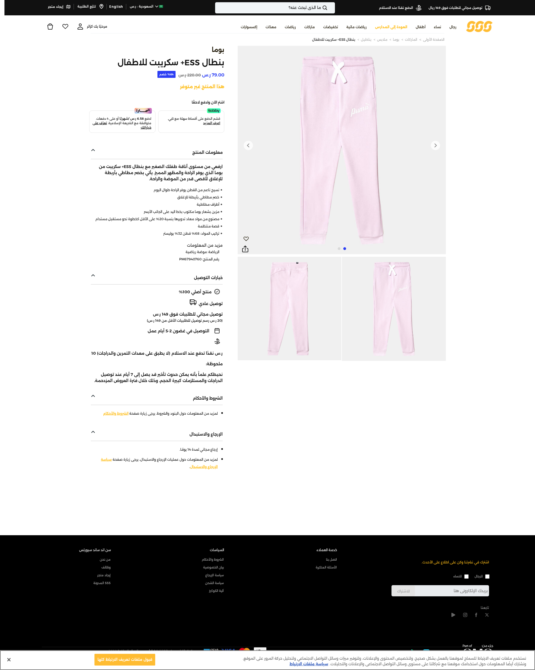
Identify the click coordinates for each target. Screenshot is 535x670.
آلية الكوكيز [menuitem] (216, 591)
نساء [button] (437, 27)
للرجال (479, 576)
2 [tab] (339, 248)
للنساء (457, 576)
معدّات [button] (271, 27)
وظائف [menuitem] (106, 567)
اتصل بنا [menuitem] (331, 559)
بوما (396, 39)
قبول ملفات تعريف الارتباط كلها (125, 659)
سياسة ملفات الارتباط (309, 664)
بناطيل (366, 39)
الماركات (411, 39)
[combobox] (275, 7)
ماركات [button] (309, 27)
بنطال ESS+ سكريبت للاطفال (333, 39)
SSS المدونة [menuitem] (102, 583)
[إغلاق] (9, 660)
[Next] (248, 145)
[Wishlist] (65, 26)
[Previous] (435, 145)
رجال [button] (452, 27)
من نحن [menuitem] (105, 559)
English (116, 6)
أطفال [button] (420, 27)
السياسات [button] (217, 550)
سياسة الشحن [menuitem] (214, 583)
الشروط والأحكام (115, 413)
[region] (267, 660)
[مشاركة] (245, 249)
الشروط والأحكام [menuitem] (213, 559)
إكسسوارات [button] (249, 27)
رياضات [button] (290, 27)
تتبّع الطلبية (87, 6)
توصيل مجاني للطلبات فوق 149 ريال (456, 8)
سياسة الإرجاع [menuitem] (214, 575)
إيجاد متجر (56, 7)
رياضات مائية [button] (356, 27)
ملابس (382, 39)
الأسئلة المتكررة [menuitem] (326, 567)
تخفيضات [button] (330, 27)
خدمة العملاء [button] (327, 550)
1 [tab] (344, 248)
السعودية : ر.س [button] (142, 6)
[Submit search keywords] (329, 7)
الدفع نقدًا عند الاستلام (396, 8)
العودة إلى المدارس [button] (391, 27)
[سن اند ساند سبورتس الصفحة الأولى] (479, 26)
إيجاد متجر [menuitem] (104, 575)
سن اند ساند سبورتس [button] (95, 550)
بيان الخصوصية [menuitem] (213, 567)
